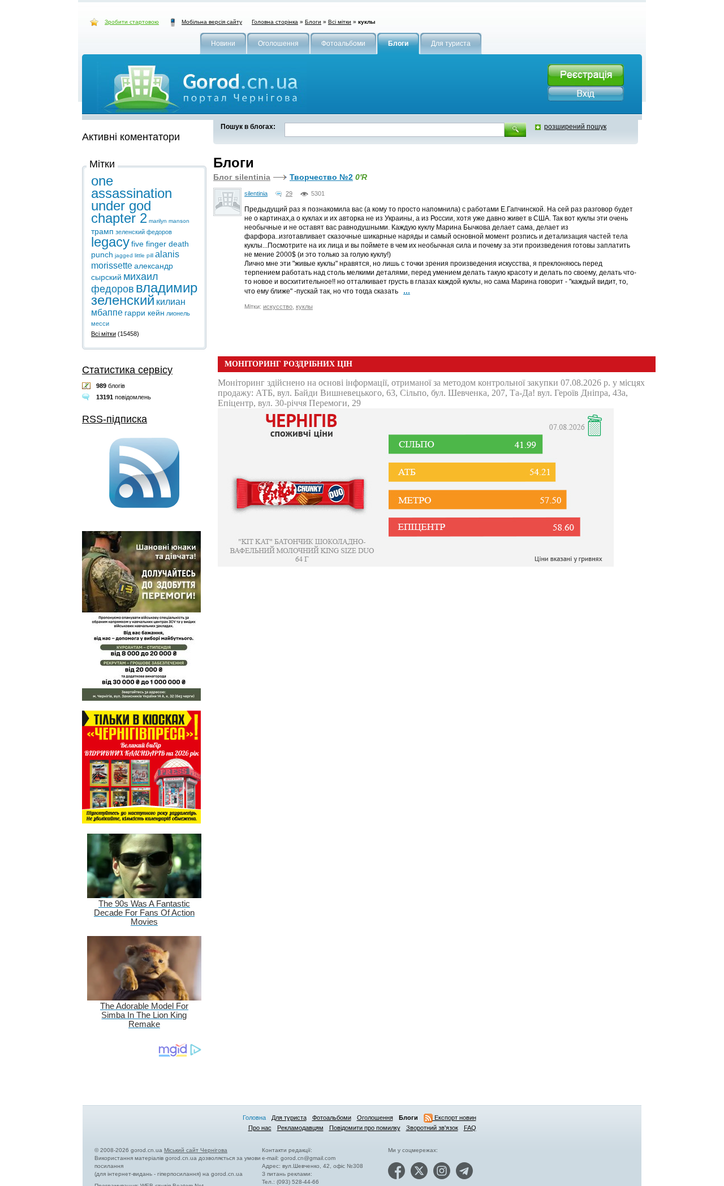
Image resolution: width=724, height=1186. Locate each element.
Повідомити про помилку (364, 1127)
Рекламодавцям (300, 1127)
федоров (159, 231)
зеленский (130, 231)
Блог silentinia (241, 177)
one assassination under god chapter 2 (131, 199)
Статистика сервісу (127, 370)
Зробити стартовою (132, 22)
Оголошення (375, 1117)
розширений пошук (575, 127)
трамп (102, 231)
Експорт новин (454, 1117)
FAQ (470, 1127)
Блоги (313, 22)
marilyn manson (169, 221)
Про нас (260, 1127)
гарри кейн (144, 312)
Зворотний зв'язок (432, 1127)
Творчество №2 (321, 177)
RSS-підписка (114, 419)
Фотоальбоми (331, 1117)
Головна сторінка (275, 22)
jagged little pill (134, 255)
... (406, 290)
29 (289, 193)
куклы (304, 306)
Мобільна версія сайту (212, 22)
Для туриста (289, 1117)
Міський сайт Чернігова (195, 1150)
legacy (110, 241)
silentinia (256, 193)
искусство (277, 306)
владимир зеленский (144, 294)
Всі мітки (339, 22)
